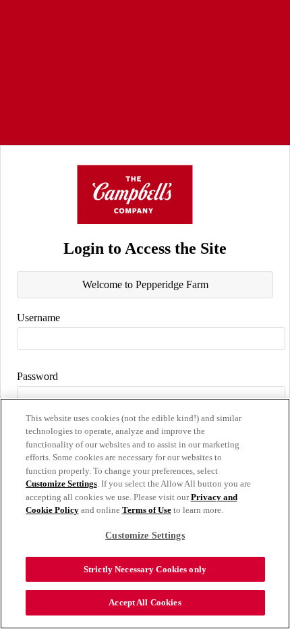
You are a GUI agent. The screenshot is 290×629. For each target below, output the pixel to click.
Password (37, 376)
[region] (145, 513)
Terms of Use (146, 510)
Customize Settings (61, 483)
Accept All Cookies (145, 602)
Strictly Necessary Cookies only (145, 569)
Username (38, 317)
